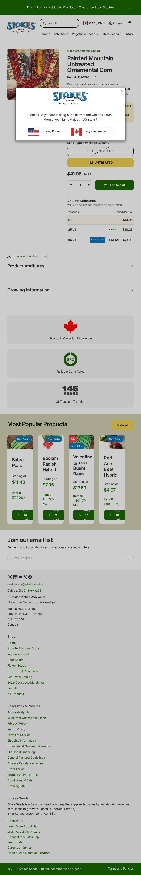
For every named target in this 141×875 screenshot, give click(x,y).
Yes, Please (53, 131)
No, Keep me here (96, 131)
